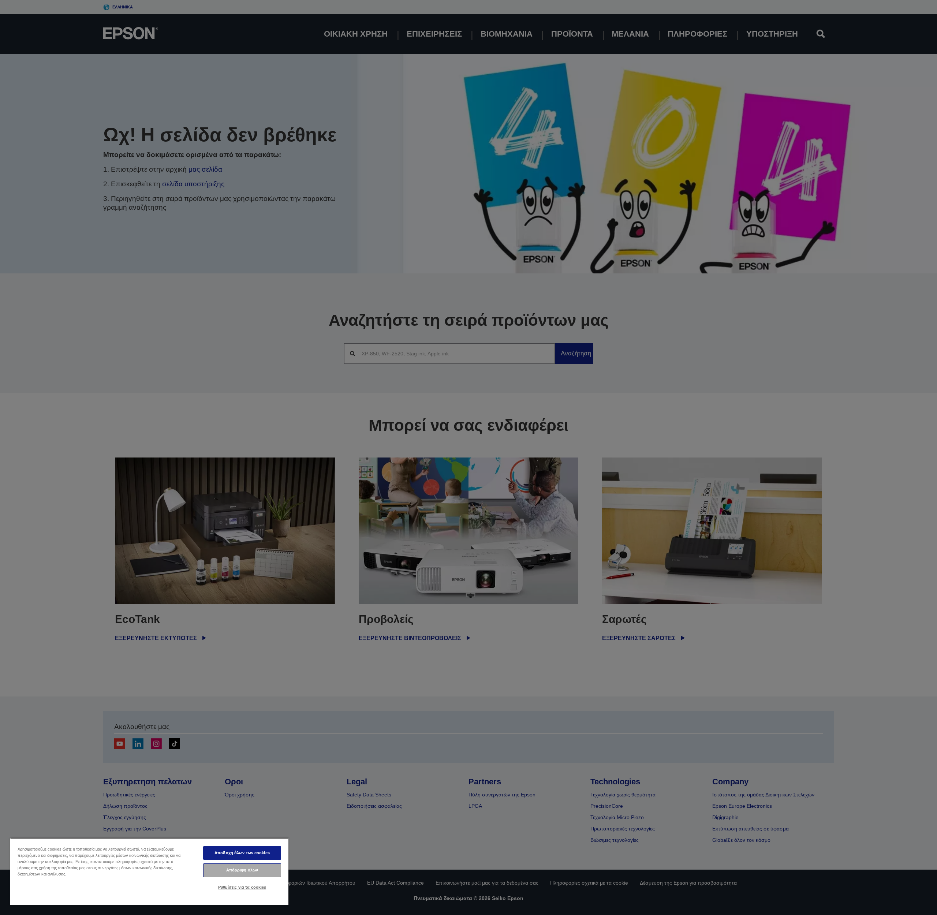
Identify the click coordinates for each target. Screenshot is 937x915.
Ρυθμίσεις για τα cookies (242, 887)
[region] (149, 871)
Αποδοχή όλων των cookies (242, 853)
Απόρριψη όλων (242, 870)
